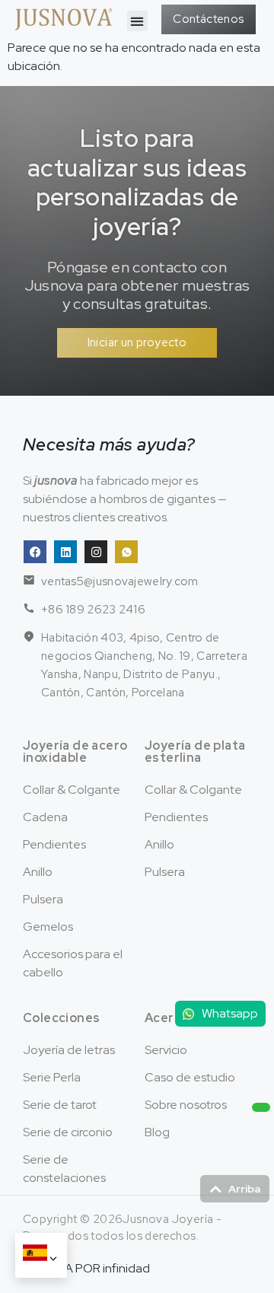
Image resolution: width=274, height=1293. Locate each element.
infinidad (126, 1268)
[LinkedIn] (65, 551)
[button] (137, 21)
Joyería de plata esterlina (195, 751)
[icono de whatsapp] (126, 551)
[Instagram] (95, 551)
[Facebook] (35, 551)
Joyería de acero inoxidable (75, 751)
